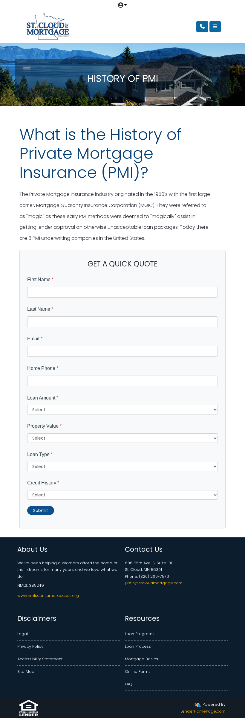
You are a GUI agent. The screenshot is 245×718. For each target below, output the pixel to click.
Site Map (25, 671)
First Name (40, 279)
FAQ (128, 684)
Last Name (40, 309)
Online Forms (138, 671)
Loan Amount (42, 397)
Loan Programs (139, 634)
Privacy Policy (30, 646)
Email (34, 338)
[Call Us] (202, 26)
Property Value (44, 426)
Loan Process (138, 646)
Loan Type (40, 454)
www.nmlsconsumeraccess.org (48, 595)
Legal (22, 634)
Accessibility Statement (39, 659)
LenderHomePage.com (203, 711)
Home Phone (42, 368)
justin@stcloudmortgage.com (154, 583)
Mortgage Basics (141, 659)
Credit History (43, 482)
